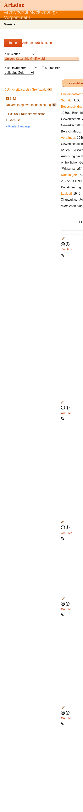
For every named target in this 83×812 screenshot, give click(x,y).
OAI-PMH (67, 249)
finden (12, 42)
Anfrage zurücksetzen (37, 42)
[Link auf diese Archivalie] (63, 254)
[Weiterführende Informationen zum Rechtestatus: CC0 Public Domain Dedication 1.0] (65, 244)
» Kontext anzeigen (19, 126)
